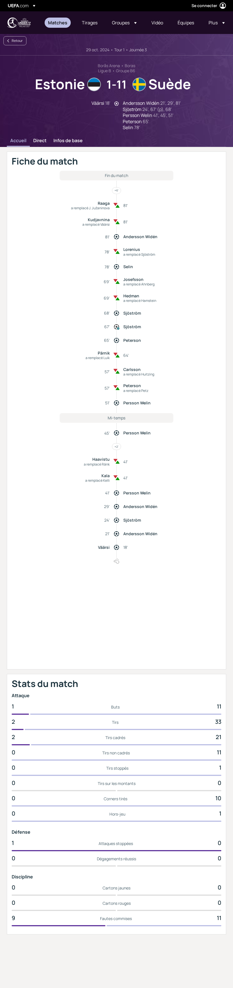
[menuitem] (57, 22)
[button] (124, 22)
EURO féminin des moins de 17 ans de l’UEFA (19, 22)
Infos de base (68, 140)
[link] (57, 22)
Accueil (18, 140)
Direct (40, 140)
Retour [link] (17, 40)
